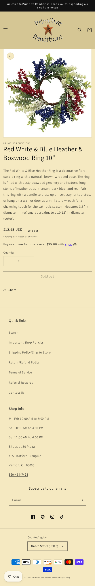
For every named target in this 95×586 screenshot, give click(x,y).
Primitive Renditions (41, 577)
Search (14, 332)
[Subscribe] (81, 500)
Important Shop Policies (26, 342)
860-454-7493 (18, 474)
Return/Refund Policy (24, 362)
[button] (5, 30)
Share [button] (12, 290)
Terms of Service (20, 372)
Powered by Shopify (61, 577)
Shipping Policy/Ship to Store (30, 352)
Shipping (8, 236)
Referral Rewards (21, 383)
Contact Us (17, 393)
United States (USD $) (44, 546)
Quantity (8, 252)
